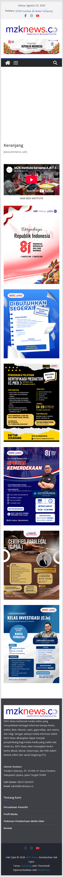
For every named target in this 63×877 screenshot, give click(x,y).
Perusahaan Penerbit (16, 807)
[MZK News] (8, 63)
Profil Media (11, 814)
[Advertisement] (31, 109)
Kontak (8, 828)
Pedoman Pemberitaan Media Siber (24, 821)
